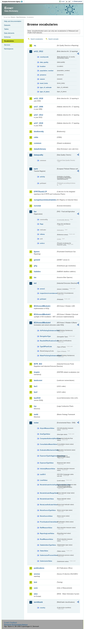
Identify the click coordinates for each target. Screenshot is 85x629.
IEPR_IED (38, 364)
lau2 (35, 392)
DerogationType (45, 336)
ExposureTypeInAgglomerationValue (48, 456)
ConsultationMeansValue (48, 444)
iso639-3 (43, 474)
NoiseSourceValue (46, 516)
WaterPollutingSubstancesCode (48, 355)
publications (39, 568)
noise (36, 423)
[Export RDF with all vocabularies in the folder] (78, 54)
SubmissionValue (46, 561)
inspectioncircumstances (48, 293)
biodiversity (39, 131)
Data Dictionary (20, 17)
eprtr (36, 169)
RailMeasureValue (46, 527)
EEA (13, 1)
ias (35, 277)
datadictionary (40, 149)
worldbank (38, 602)
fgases (37, 252)
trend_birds (44, 83)
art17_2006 (38, 107)
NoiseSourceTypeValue (48, 510)
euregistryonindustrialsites (45, 200)
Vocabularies (9, 41)
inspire (37, 372)
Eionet (13, 17)
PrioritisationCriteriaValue (48, 522)
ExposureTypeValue (46, 463)
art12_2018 (38, 98)
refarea (42, 234)
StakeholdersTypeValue (48, 545)
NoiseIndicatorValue (47, 499)
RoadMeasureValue (46, 539)
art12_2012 (38, 51)
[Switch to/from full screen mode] (70, 1)
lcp (35, 406)
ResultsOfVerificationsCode (48, 341)
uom (36, 588)
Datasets (7, 25)
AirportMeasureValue (47, 428)
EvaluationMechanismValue (48, 450)
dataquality (38, 155)
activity (42, 177)
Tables (6, 29)
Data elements (9, 33)
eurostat (37, 206)
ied (35, 283)
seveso (37, 574)
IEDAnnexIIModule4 (42, 323)
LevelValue (43, 480)
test (35, 582)
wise (36, 594)
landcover (38, 380)
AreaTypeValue (45, 434)
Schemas (7, 37)
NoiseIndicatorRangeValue (48, 493)
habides (37, 271)
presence (43, 75)
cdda (36, 137)
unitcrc (42, 243)
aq (35, 45)
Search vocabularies (37, 39)
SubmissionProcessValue (48, 555)
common (37, 143)
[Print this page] (67, 1)
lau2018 (37, 398)
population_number (46, 70)
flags (41, 224)
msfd (36, 414)
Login (63, 1)
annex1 (42, 289)
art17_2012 (38, 115)
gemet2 (37, 260)
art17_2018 (38, 123)
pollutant (43, 299)
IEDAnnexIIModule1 (42, 306)
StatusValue (44, 551)
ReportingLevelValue (47, 533)
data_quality (44, 62)
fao (35, 211)
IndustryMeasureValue (47, 468)
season (42, 79)
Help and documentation (12, 21)
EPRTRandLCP (40, 192)
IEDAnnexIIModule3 (42, 314)
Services (7, 45)
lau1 (35, 386)
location (42, 66)
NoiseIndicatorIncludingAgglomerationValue (48, 485)
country (42, 608)
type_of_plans (44, 91)
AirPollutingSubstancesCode (48, 330)
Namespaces (8, 49)
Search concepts (53, 39)
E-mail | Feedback (10, 622)
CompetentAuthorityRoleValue (48, 438)
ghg (35, 266)
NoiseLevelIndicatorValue (48, 504)
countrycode (44, 57)
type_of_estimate (45, 87)
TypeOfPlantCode (46, 346)
